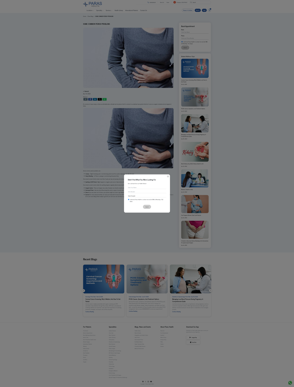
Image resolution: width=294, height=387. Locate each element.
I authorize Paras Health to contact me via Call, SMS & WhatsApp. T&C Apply (146, 200)
